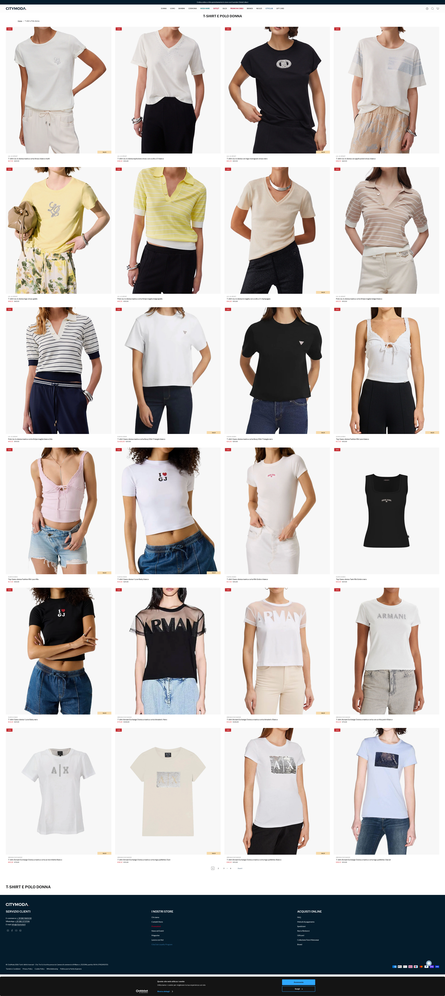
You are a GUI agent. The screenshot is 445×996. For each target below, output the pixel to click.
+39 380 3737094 (22, 921)
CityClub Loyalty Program (161, 944)
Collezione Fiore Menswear (308, 940)
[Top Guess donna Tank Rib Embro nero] (386, 511)
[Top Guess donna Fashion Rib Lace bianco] (386, 370)
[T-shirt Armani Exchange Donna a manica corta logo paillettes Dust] (168, 791)
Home (20, 21)
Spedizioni (301, 926)
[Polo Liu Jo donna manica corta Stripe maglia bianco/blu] (58, 370)
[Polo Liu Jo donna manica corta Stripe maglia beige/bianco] (386, 230)
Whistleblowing (52, 969)
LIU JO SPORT (13, 156)
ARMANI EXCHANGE (124, 717)
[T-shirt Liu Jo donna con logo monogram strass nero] (277, 90)
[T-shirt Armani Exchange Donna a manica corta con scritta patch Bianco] (386, 651)
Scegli (297, 989)
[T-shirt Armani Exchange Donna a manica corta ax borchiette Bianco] (58, 791)
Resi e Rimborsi (303, 931)
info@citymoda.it (18, 924)
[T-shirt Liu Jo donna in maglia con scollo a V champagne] (277, 230)
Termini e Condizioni (13, 969)
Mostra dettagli (163, 991)
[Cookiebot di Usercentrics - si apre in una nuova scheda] (142, 991)
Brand (299, 944)
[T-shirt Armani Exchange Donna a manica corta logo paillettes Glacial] (386, 791)
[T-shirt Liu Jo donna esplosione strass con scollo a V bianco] (168, 90)
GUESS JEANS (122, 436)
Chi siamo (155, 917)
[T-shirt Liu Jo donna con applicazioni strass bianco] (386, 90)
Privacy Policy (27, 969)
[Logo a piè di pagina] (17, 904)
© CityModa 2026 (12, 965)
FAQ (299, 917)
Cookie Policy (39, 969)
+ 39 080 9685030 (24, 918)
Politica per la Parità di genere (71, 969)
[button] (163, 8)
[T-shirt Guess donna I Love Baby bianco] (168, 511)
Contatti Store (157, 922)
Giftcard (300, 935)
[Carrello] (437, 9)
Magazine (155, 935)
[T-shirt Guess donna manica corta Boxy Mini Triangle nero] (277, 370)
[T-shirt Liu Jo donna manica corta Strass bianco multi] (58, 90)
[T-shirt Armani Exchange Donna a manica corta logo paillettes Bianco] (277, 791)
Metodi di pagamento (306, 922)
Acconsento (299, 982)
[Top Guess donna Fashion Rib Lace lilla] (58, 511)
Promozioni (156, 926)
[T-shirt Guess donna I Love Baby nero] (58, 651)
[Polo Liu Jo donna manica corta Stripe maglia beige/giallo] (168, 230)
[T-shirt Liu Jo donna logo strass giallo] (58, 230)
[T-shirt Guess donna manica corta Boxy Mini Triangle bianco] (168, 370)
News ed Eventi (157, 931)
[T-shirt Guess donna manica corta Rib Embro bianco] (277, 511)
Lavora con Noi (157, 940)
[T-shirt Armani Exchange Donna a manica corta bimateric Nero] (168, 651)
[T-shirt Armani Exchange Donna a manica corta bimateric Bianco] (277, 651)
